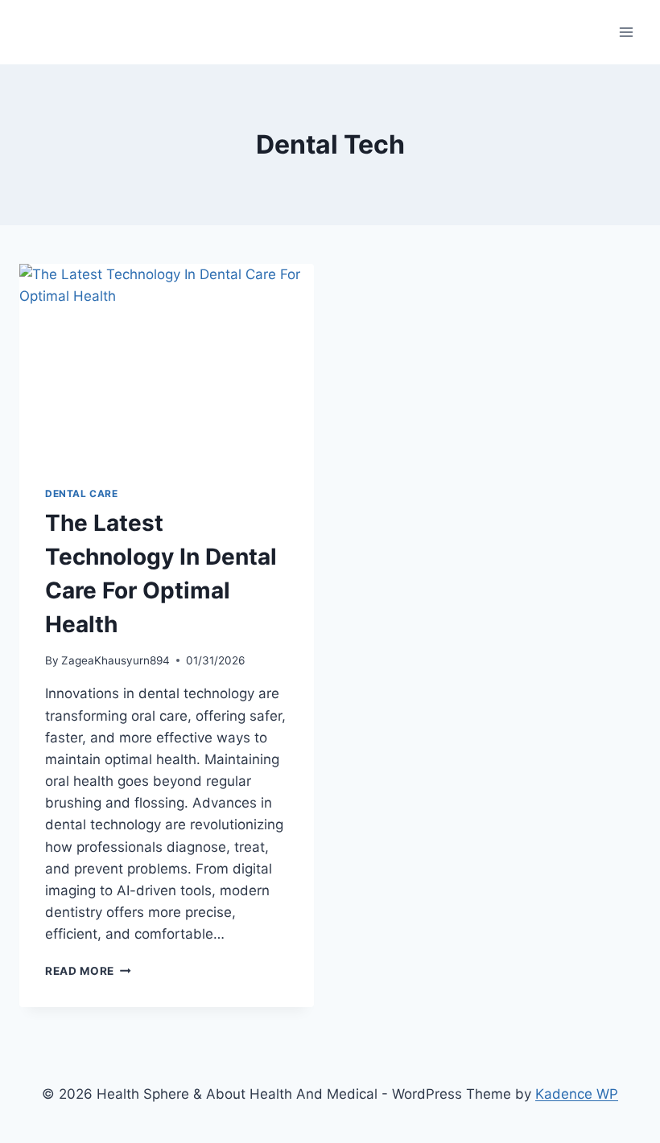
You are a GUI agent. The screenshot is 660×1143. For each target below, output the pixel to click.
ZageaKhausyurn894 (115, 660)
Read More (88, 970)
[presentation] (166, 362)
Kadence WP (576, 1094)
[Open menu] (626, 31)
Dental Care (81, 493)
